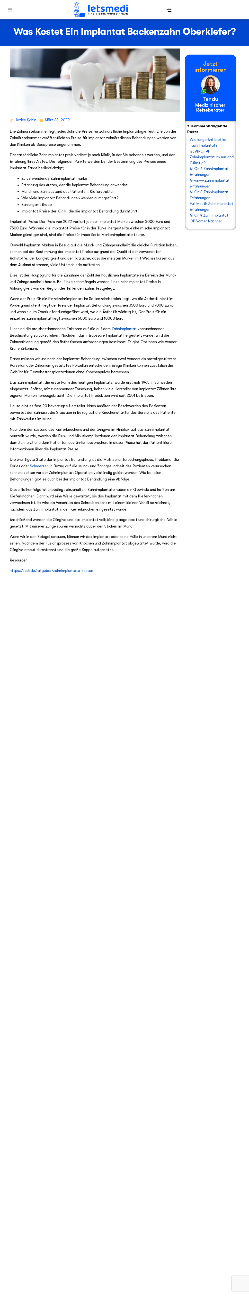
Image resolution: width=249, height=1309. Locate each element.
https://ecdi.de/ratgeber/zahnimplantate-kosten (51, 571)
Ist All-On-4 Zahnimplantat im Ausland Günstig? (212, 157)
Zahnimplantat (124, 329)
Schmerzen (39, 466)
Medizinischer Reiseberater (210, 107)
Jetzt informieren (210, 66)
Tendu (210, 99)
